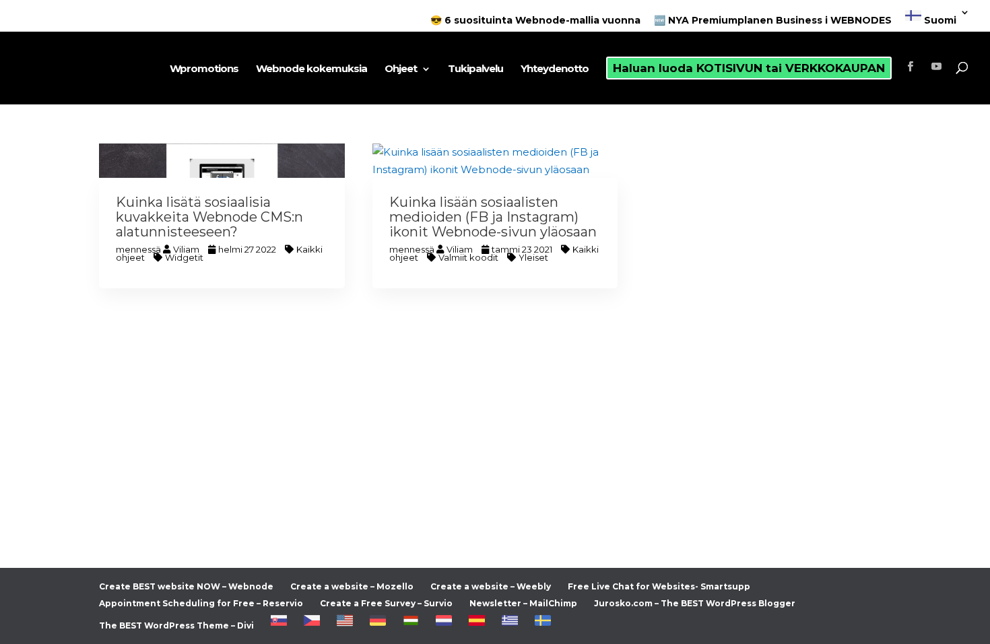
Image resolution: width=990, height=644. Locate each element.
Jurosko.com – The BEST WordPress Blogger (694, 603)
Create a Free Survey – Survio (386, 603)
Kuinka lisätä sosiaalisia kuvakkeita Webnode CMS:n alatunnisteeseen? (209, 217)
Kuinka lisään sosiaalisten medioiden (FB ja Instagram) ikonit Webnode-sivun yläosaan (493, 217)
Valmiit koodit (468, 257)
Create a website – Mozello (352, 586)
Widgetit (184, 257)
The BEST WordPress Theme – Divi (176, 625)
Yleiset (533, 257)
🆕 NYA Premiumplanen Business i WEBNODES (773, 20)
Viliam (186, 249)
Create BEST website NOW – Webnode (186, 586)
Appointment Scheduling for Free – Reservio (201, 603)
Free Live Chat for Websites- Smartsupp (659, 586)
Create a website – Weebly (490, 586)
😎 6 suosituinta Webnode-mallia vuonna (535, 20)
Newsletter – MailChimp (523, 603)
